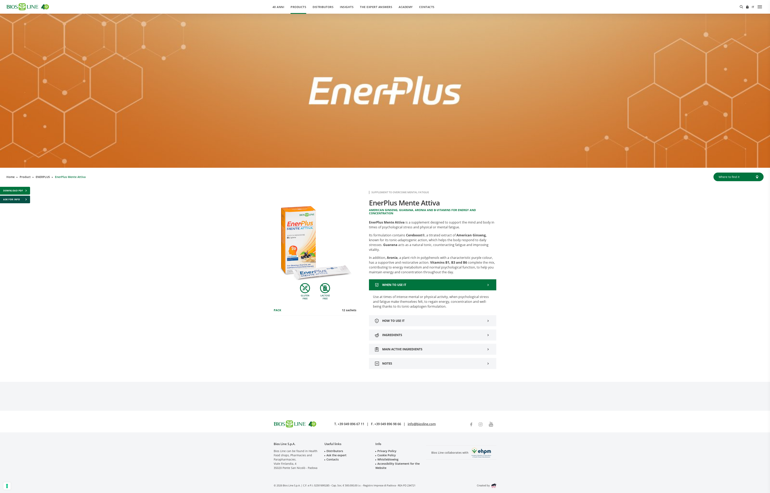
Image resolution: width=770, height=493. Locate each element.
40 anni (278, 7)
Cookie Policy (386, 455)
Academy (406, 7)
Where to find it (729, 177)
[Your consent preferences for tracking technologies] (7, 486)
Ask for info (11, 199)
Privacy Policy (386, 451)
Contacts (427, 7)
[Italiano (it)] (753, 7)
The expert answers (376, 7)
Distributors (323, 7)
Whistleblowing (387, 459)
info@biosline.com (422, 424)
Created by (483, 485)
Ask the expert (336, 455)
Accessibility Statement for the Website (397, 466)
